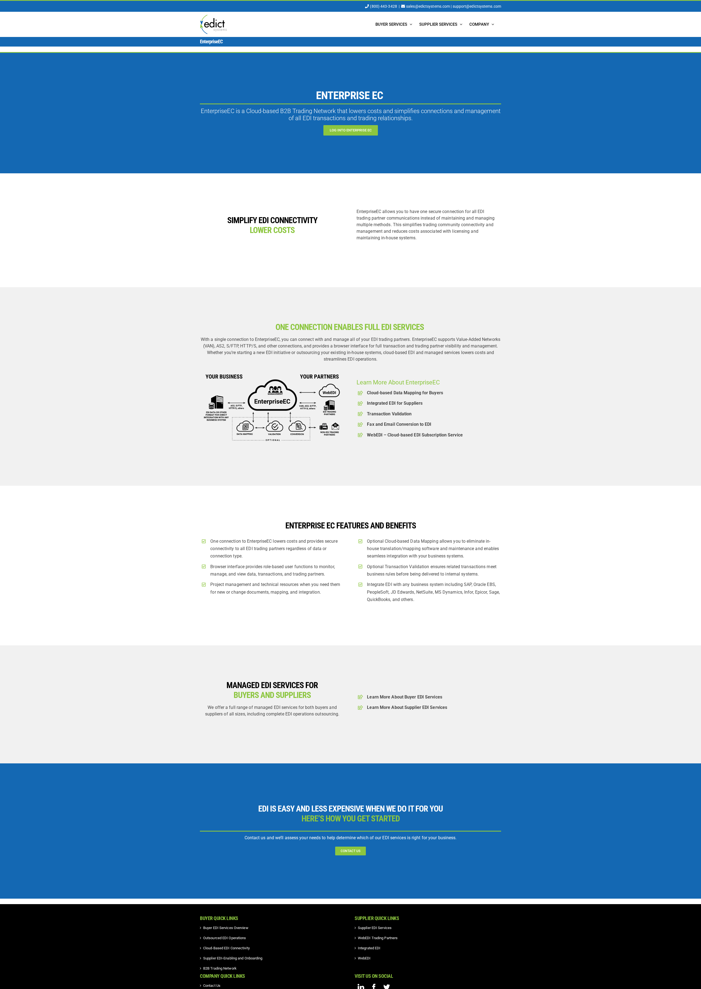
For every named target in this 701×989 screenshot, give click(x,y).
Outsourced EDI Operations (224, 938)
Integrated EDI (369, 948)
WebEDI (364, 958)
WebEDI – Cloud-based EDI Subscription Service (415, 435)
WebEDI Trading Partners (378, 938)
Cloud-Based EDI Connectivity (226, 948)
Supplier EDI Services (375, 928)
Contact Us (211, 986)
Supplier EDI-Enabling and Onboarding (233, 958)
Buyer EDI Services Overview (225, 928)
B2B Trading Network (220, 968)
